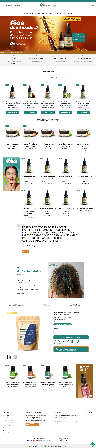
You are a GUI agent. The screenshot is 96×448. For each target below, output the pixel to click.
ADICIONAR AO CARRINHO (71, 337)
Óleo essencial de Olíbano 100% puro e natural (30, 383)
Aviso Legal (6, 415)
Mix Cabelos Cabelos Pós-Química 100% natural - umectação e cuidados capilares (29, 211)
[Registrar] (76, 421)
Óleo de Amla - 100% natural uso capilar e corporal (65, 102)
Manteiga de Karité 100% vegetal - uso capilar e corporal (12, 144)
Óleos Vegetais (43, 11)
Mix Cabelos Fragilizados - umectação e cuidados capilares (85, 178)
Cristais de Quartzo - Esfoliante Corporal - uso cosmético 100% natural (69, 313)
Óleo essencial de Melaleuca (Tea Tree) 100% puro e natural (47, 384)
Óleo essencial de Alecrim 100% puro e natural (13, 383)
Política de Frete (7, 425)
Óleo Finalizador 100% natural (85, 208)
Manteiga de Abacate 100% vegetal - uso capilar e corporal (83, 144)
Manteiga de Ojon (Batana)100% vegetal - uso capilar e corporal (30, 144)
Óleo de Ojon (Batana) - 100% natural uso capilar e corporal (30, 102)
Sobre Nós (5, 430)
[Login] (89, 5)
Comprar (11, 112)
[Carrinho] (92, 5)
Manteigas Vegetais (80, 11)
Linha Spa (58, 13)
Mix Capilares (67, 11)
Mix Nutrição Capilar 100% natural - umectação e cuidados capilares (83, 103)
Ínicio (8, 11)
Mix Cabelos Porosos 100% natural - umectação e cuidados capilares (66, 210)
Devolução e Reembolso (9, 418)
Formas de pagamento (61, 321)
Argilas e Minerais (29, 13)
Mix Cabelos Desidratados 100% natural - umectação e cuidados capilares (48, 103)
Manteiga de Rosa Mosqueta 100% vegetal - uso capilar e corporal (48, 144)
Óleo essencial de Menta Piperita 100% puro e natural (65, 383)
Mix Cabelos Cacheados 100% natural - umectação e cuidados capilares (47, 210)
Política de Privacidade (9, 428)
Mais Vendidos (31, 11)
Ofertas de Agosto (18, 11)
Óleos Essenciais (55, 11)
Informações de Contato (9, 423)
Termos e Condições (8, 433)
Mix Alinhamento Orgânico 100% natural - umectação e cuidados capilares (12, 103)
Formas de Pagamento (9, 420)
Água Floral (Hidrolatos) (45, 13)
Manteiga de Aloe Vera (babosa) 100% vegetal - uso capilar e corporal (65, 144)
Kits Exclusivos (68, 13)
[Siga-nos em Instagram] (86, 415)
